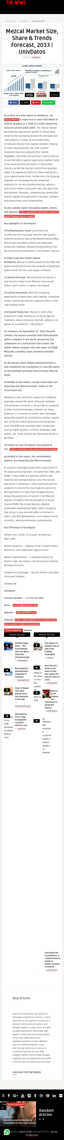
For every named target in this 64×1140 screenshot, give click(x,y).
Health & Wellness (15, 1105)
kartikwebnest (23, 680)
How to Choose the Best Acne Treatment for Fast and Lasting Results (23, 1121)
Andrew (50, 658)
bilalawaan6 (22, 660)
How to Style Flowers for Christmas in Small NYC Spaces (52, 699)
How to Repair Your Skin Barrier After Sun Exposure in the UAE (22, 694)
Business (28, 630)
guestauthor (52, 711)
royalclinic (21, 729)
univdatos (36, 57)
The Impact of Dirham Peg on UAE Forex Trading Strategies (52, 649)
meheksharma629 (23, 706)
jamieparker (52, 683)
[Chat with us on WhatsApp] (7, 1132)
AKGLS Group (26, 1131)
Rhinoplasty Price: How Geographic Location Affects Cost (21, 720)
